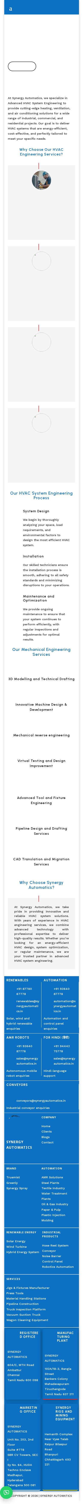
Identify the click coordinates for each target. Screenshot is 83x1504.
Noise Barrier (51, 1256)
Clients (47, 1131)
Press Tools (14, 1293)
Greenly (12, 1182)
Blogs (46, 1137)
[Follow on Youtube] (19, 1157)
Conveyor (49, 1250)
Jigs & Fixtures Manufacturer (28, 1288)
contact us (22, 66)
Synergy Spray (16, 1188)
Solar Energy (15, 1241)
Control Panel (52, 1261)
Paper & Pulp (51, 1209)
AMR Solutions (52, 1177)
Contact (47, 1142)
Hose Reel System (55, 1245)
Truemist (13, 1177)
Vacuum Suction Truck (23, 1314)
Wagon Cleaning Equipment (27, 1320)
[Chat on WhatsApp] (6, 1492)
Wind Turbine (16, 1246)
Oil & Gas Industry (55, 1204)
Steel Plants (50, 1182)
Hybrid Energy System (22, 1252)
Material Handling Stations (26, 1298)
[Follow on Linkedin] (9, 1157)
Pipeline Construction (22, 1303)
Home (46, 1126)
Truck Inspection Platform (26, 1309)
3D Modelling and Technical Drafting (41, 679)
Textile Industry (53, 1188)
